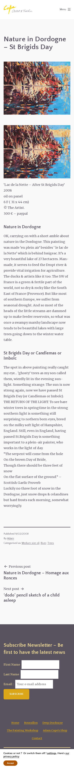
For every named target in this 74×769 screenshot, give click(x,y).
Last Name (11, 674)
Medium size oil (30, 543)
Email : (9, 684)
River (43, 543)
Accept (10, 763)
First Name (12, 664)
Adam (10, 538)
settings (51, 753)
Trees (50, 543)
